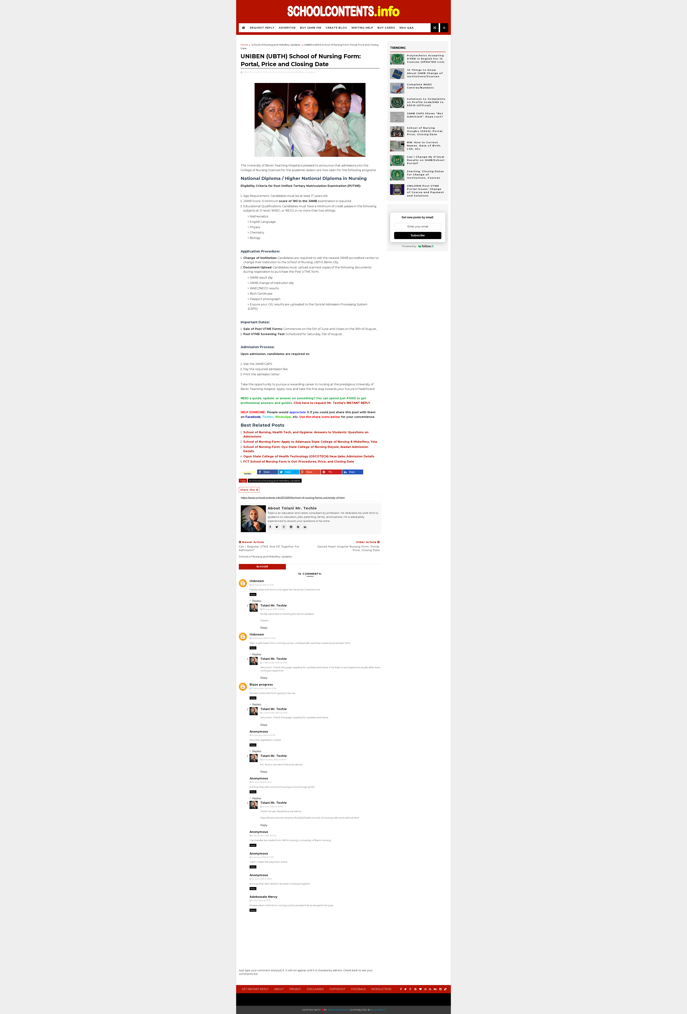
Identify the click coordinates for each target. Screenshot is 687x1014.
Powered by (409, 246)
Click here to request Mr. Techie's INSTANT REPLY (332, 403)
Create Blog (336, 27)
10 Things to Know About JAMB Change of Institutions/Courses (425, 73)
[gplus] (410, 989)
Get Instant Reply (255, 989)
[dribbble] (425, 989)
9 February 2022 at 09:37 (274, 759)
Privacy (295, 989)
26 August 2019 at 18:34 (273, 609)
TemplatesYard (338, 1009)
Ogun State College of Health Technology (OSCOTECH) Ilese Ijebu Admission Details (308, 456)
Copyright (337, 989)
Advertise (287, 27)
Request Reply (262, 27)
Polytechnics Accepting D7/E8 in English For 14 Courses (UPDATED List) (425, 58)
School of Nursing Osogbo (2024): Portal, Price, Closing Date (425, 131)
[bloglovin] (420, 989)
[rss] (430, 989)
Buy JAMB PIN (310, 27)
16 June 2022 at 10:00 (272, 806)
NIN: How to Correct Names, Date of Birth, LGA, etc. (424, 145)
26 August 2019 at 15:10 (263, 585)
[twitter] (405, 989)
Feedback (358, 989)
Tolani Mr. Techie (273, 605)
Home (244, 44)
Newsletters (381, 989)
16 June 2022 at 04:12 (262, 782)
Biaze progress (261, 684)
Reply (252, 594)
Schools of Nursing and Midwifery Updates (275, 44)
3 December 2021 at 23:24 (264, 688)
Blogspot (378, 1009)
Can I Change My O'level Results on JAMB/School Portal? (425, 160)
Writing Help (362, 27)
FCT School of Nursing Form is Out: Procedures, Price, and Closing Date (298, 461)
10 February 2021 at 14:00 (264, 638)
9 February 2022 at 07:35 (263, 735)
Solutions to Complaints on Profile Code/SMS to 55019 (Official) (426, 102)
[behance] (435, 989)
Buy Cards (386, 27)
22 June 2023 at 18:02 (262, 879)
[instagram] (440, 989)
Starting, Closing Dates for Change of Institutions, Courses (425, 174)
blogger (262, 566)
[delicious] (445, 989)
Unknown (257, 581)
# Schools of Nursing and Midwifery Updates (274, 480)
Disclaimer (315, 989)
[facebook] (401, 989)
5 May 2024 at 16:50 (261, 900)
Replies (256, 601)
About (279, 989)
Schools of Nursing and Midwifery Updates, (290, 72)
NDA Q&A (406, 27)
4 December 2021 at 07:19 (274, 662)
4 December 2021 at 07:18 (274, 712)
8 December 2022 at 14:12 (264, 835)
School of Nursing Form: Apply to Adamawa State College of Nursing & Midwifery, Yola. (310, 441)
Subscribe (418, 235)
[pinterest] (415, 989)
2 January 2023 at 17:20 (263, 857)
